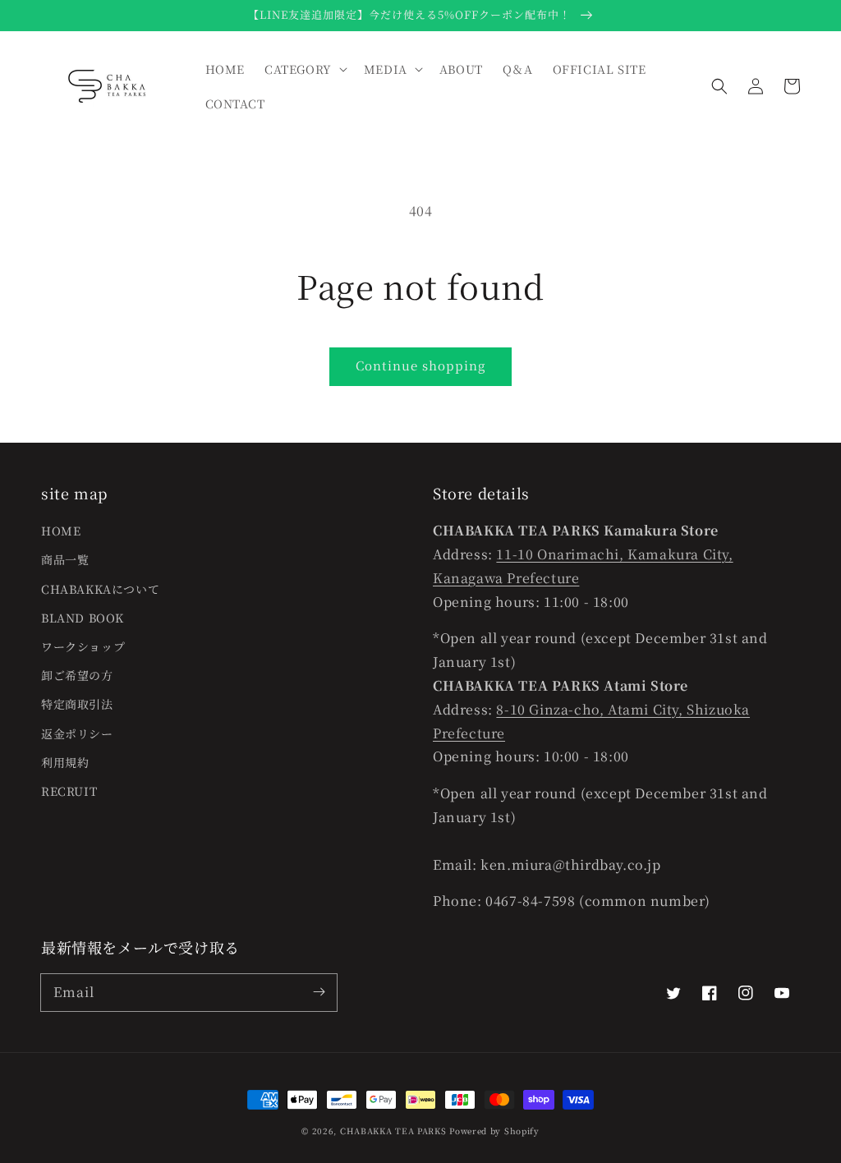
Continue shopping (420, 365)
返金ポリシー (77, 733)
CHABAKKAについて (100, 589)
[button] (719, 86)
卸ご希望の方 (77, 675)
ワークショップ (83, 646)
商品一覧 (65, 559)
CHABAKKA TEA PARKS (393, 1130)
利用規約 (65, 762)
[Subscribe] (319, 992)
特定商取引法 (77, 704)
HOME (60, 530)
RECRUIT (69, 791)
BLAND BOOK (82, 617)
